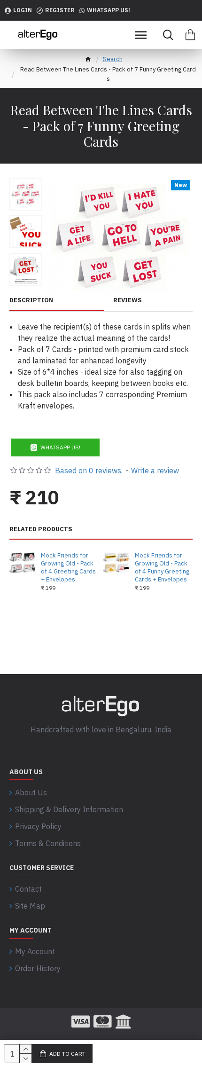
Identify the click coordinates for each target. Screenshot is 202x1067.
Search (113, 59)
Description (31, 300)
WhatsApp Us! (60, 447)
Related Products (40, 529)
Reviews (127, 300)
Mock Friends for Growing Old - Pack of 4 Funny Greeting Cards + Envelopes (162, 567)
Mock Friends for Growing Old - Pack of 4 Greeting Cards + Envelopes (68, 567)
